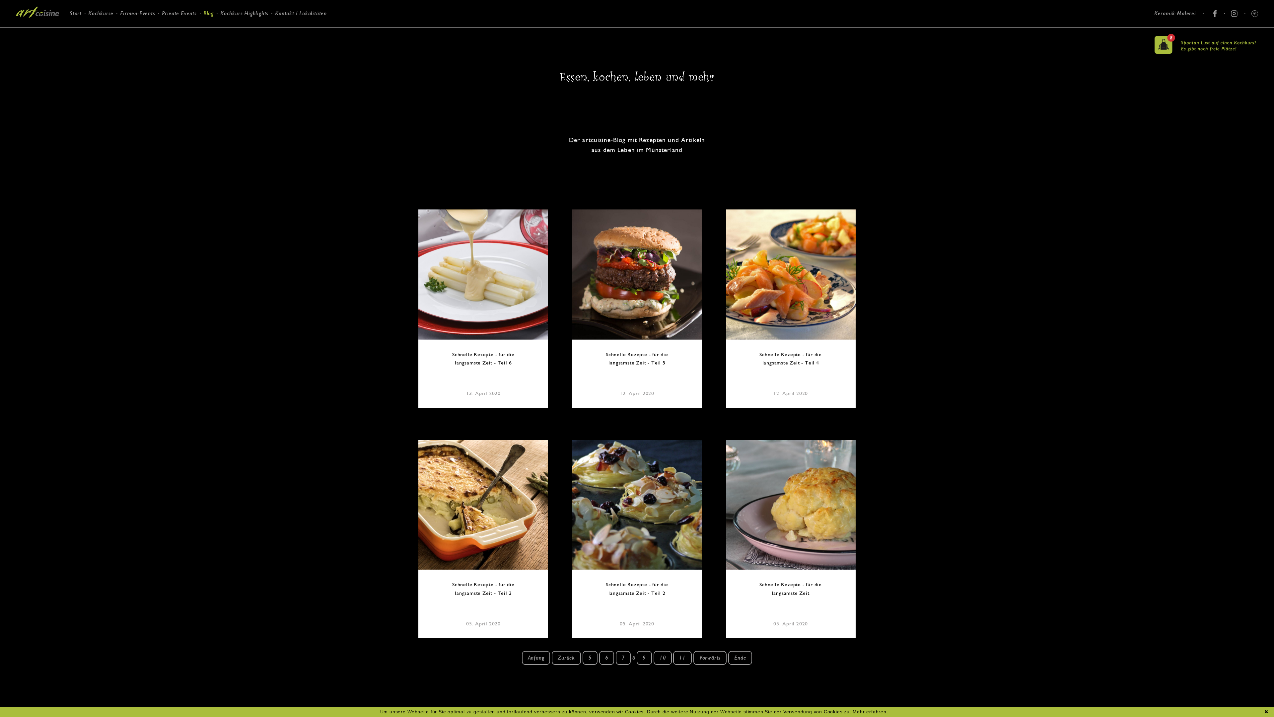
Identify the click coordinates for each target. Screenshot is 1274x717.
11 (682, 658)
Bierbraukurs (133, 36)
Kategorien (98, 35)
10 (663, 658)
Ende (740, 658)
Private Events (179, 13)
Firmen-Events (137, 13)
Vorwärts (710, 658)
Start (76, 13)
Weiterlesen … (486, 275)
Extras (125, 52)
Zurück (566, 658)
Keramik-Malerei (1175, 13)
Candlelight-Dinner (182, 44)
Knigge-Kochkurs (138, 44)
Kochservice (173, 36)
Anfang (536, 658)
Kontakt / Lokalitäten (301, 13)
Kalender (95, 43)
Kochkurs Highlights (244, 13)
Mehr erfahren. (870, 711)
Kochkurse (100, 13)
